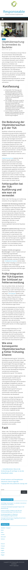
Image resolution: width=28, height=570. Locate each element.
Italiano (2, 548)
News (4, 39)
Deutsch (3, 543)
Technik (2, 534)
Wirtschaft (3, 536)
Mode (2, 530)
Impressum (16, 565)
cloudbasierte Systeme (11, 261)
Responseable (14, 11)
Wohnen (3, 539)
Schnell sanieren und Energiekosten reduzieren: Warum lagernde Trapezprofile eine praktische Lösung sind (14, 482)
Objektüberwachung (7, 158)
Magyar (2, 555)
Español (3, 552)
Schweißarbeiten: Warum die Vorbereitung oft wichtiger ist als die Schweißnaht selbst (12, 471)
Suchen (2, 489)
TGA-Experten (12, 293)
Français (3, 546)
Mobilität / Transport (5, 528)
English (2, 550)
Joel (11, 49)
